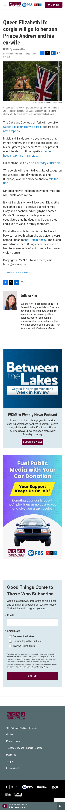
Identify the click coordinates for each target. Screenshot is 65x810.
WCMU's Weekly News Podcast (32, 414)
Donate (54, 4)
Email (10, 615)
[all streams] (61, 806)
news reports (11, 131)
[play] (5, 806)
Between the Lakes (23, 636)
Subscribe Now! (32, 441)
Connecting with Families (27, 641)
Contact (10, 734)
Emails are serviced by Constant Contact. (32, 665)
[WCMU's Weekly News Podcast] (32, 378)
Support (10, 761)
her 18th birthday (35, 239)
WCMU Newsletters (24, 646)
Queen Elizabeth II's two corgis (22, 126)
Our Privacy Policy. (41, 666)
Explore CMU (12, 768)
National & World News (18, 272)
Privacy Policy (13, 741)
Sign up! (32, 675)
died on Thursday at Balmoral (43, 163)
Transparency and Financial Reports (24, 748)
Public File (11, 755)
